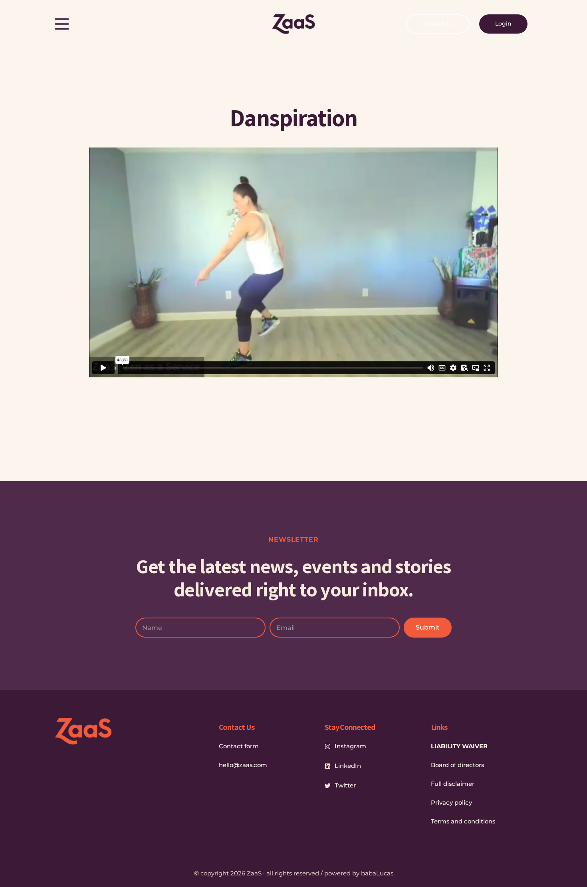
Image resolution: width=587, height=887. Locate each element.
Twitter (345, 785)
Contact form (239, 746)
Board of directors (457, 765)
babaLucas (377, 873)
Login (503, 23)
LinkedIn (348, 765)
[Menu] (62, 24)
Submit (428, 627)
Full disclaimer (452, 783)
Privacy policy (451, 802)
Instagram (350, 746)
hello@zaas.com (243, 765)
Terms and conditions (463, 821)
